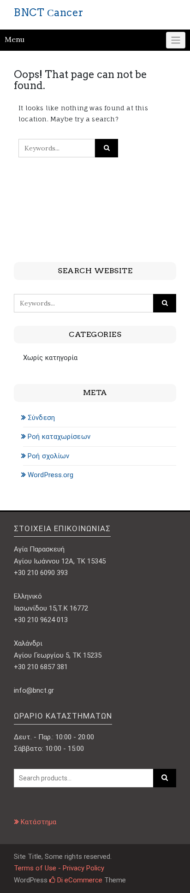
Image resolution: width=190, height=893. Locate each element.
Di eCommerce (78, 880)
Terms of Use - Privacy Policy (59, 868)
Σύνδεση (41, 418)
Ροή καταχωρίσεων (59, 436)
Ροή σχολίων (48, 456)
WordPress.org (50, 475)
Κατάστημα (38, 822)
